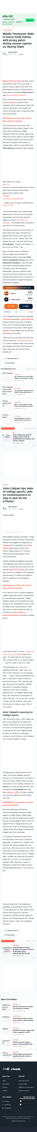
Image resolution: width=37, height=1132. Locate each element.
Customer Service (24, 1080)
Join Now (30, 20)
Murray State (10, 102)
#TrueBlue (6, 196)
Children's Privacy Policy (26, 1087)
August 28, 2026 (8, 205)
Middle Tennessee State (12, 81)
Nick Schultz (12, 52)
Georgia (6, 331)
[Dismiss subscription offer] (33, 16)
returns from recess (16, 570)
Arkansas (6, 545)
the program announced (17, 95)
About (4, 1080)
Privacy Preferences (18, 1121)
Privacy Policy (23, 1084)
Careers (4, 1087)
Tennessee (7, 319)
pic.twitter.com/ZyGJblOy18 (13, 199)
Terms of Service (24, 1090)
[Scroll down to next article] (33, 445)
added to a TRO (13, 792)
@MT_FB (6, 184)
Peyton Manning (27, 319)
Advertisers (6, 1084)
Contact (4, 1090)
